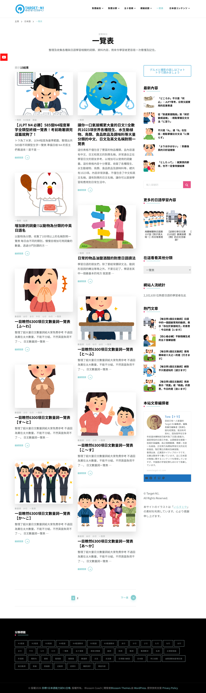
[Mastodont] (163, 478)
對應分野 (112, 8)
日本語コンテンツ (178, 8)
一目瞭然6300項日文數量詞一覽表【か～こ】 (42, 515)
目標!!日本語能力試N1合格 (56, 688)
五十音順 (128, 8)
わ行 (51, 316)
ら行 (44, 316)
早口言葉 (154, 658)
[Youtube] (146, 478)
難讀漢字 (87, 666)
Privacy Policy (170, 688)
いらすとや (180, 507)
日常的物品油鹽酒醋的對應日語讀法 (107, 258)
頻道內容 (102, 666)
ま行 (32, 316)
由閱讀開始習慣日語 (173, 658)
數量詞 (18, 316)
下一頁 (124, 597)
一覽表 (160, 8)
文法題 (108, 658)
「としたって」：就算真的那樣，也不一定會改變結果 (173, 164)
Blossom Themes (120, 688)
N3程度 (48, 643)
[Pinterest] (150, 478)
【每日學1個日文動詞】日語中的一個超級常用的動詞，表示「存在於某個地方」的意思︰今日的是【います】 (174, 324)
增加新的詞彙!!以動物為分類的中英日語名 (43, 227)
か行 (88, 440)
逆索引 (73, 666)
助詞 (120, 651)
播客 (46, 658)
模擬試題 (144, 8)
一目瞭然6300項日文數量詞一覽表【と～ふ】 (105, 351)
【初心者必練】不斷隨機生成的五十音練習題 (174, 338)
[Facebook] (155, 478)
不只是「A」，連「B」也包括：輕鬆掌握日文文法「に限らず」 (173, 133)
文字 (88, 253)
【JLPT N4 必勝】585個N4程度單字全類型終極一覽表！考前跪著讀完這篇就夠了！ (44, 129)
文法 (96, 658)
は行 (25, 316)
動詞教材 (144, 651)
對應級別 (96, 8)
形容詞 (21, 658)
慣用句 (34, 658)
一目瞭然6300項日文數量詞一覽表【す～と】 (42, 419)
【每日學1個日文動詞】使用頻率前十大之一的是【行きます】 (174, 355)
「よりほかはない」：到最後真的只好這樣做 (173, 148)
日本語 (140, 658)
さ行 (25, 412)
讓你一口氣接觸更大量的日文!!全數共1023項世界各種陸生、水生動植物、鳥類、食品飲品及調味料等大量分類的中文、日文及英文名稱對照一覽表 (107, 134)
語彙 (35, 119)
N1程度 (21, 643)
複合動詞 (21, 666)
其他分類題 (95, 651)
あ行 (88, 536)
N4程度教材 (78, 643)
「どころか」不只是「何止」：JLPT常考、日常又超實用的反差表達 (174, 101)
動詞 (131, 651)
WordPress (140, 688)
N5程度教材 (109, 643)
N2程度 (35, 643)
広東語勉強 (171, 651)
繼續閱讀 (19, 157)
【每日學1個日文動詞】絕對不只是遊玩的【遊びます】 (174, 368)
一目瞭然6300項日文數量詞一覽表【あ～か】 (105, 543)
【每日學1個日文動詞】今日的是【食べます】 (177, 234)
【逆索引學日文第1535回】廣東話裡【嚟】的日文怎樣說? (155, 235)
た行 (88, 344)
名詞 (25, 220)
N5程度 (93, 643)
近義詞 (60, 666)
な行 (94, 344)
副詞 (109, 651)
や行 (38, 316)
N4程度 (26, 119)
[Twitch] (159, 478)
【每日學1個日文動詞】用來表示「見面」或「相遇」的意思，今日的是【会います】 (174, 385)
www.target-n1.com (156, 470)
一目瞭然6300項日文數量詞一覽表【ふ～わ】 (42, 323)
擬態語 (58, 658)
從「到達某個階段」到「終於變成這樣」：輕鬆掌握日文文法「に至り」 (173, 117)
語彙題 (47, 666)
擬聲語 (71, 658)
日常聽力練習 (124, 658)
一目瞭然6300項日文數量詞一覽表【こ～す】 (105, 447)
